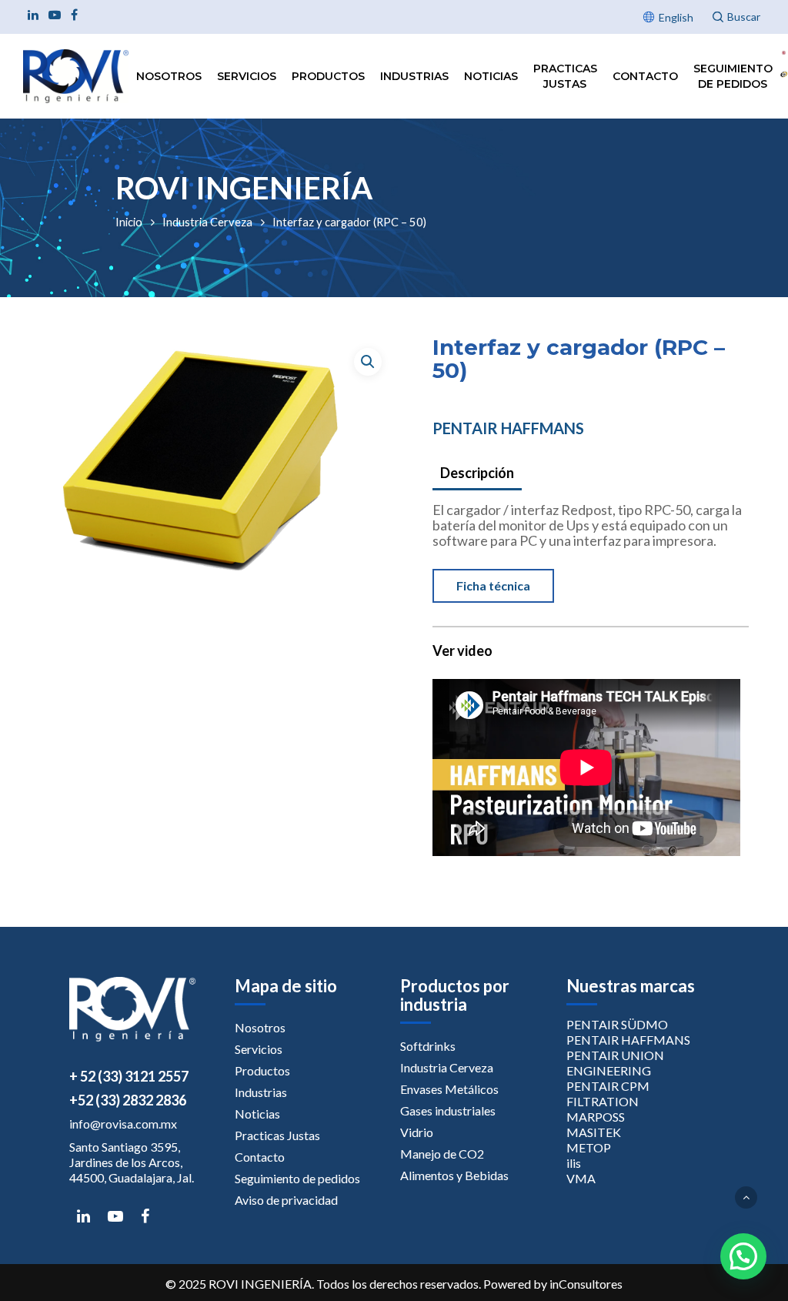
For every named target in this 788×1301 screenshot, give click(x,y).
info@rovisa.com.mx (123, 1123)
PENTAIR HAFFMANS (508, 428)
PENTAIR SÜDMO (617, 1024)
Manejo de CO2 (442, 1153)
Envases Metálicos (449, 1089)
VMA (581, 1178)
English (676, 17)
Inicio (128, 222)
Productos (328, 76)
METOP (588, 1147)
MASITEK (593, 1132)
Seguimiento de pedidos (733, 76)
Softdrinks (428, 1045)
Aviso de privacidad (286, 1199)
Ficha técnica (493, 585)
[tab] (477, 473)
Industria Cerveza (207, 222)
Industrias (414, 76)
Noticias (491, 76)
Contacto (645, 76)
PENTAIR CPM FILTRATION (607, 1094)
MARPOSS (595, 1116)
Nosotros (169, 76)
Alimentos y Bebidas (454, 1175)
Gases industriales (448, 1110)
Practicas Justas (565, 76)
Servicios (246, 76)
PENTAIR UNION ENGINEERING (615, 1063)
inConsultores (586, 1283)
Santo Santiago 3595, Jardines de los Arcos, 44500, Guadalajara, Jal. (131, 1162)
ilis (573, 1163)
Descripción (477, 472)
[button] (368, 362)
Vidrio (416, 1132)
